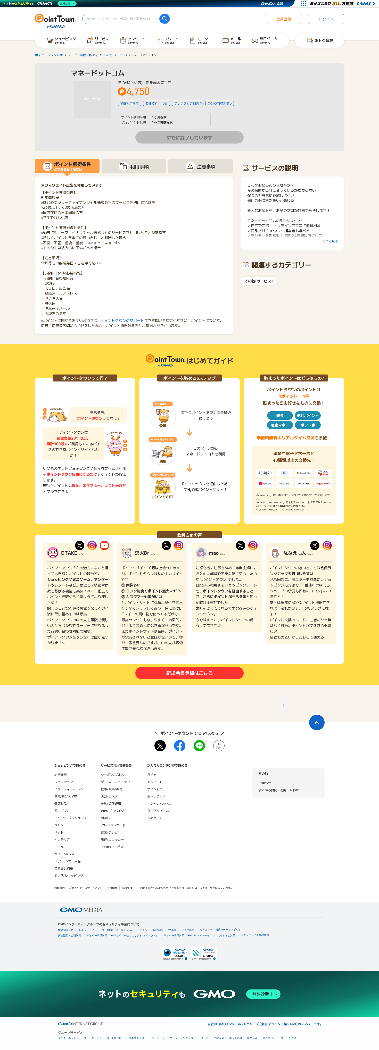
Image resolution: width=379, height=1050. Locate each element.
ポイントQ (154, 789)
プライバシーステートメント (86, 887)
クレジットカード (113, 825)
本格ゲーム (155, 818)
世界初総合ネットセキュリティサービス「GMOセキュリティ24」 (96, 930)
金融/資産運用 (111, 803)
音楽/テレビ (109, 832)
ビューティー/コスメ (69, 789)
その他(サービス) (258, 281)
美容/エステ (109, 796)
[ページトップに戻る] (317, 722)
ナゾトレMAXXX (159, 803)
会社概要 (112, 887)
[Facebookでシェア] (179, 745)
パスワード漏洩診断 (151, 930)
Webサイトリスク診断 (181, 930)
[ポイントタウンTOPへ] (55, 20)
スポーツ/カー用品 (67, 861)
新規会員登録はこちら (189, 672)
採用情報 (127, 887)
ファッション (63, 781)
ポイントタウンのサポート (122, 320)
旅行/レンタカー (112, 839)
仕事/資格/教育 (111, 789)
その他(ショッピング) (69, 875)
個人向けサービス (273, 1038)
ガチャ (151, 774)
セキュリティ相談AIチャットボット (220, 929)
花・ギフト (62, 810)
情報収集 (219, 1038)
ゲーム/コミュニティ (115, 781)
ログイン (326, 18)
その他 (292, 1038)
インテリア (62, 839)
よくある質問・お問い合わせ (279, 790)
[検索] (164, 19)
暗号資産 (252, 1038)
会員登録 (284, 18)
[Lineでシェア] (199, 745)
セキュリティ (157, 1038)
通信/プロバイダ (112, 810)
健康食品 (60, 803)
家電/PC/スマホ (65, 796)
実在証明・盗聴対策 (69, 935)
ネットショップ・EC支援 (106, 1038)
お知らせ (265, 782)
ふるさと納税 (63, 868)
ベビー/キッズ (64, 854)
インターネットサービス (72, 1038)
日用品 (59, 846)
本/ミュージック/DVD (70, 818)
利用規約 (59, 887)
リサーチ (203, 1038)
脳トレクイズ (156, 796)
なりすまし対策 (226, 935)
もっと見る (330, 241)
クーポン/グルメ (112, 774)
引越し (105, 818)
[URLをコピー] (219, 745)
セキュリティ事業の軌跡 (255, 935)
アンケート (155, 781)
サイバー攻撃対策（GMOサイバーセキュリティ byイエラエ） (122, 935)
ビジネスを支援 (135, 1038)
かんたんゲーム (158, 810)
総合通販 (60, 774)
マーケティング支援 (181, 1038)
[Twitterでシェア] (160, 745)
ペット (59, 832)
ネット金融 (235, 1038)
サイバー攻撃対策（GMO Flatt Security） (188, 935)
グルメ (59, 825)
